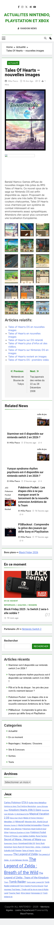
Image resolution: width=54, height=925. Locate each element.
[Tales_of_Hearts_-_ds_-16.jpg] (11, 276)
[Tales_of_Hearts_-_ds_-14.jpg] (27, 261)
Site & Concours (16, 749)
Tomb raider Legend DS (35, 882)
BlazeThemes (26, 913)
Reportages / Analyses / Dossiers (20, 605)
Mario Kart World (16, 818)
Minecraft (19, 821)
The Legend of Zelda (25, 854)
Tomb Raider (17, 882)
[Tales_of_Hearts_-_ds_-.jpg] (11, 229)
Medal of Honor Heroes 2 (33, 818)
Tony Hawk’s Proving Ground (31, 886)
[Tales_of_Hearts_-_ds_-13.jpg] (11, 261)
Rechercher (11, 640)
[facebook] (18, 7)
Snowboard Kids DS (26, 843)
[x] (26, 7)
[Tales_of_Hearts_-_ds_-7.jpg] (11, 307)
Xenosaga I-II (36, 893)
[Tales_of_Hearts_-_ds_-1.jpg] (42, 229)
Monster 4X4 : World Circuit (36, 821)
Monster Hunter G (11, 825)
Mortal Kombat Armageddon (30, 825)
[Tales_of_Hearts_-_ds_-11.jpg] (27, 245)
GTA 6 (24, 802)
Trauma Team (14, 893)
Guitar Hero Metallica (37, 802)
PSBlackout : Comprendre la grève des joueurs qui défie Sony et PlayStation (33, 528)
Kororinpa (45, 810)
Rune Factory (41, 836)
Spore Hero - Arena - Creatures (37, 847)
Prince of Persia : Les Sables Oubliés (19, 836)
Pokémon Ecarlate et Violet (19, 833)
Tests (11, 762)
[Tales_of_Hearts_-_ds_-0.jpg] (27, 229)
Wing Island (25, 893)
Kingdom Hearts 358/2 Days (25, 809)
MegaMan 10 (9, 822)
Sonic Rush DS (19, 847)
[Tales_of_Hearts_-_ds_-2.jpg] (27, 276)
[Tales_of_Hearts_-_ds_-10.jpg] (11, 245)
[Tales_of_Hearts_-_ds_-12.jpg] (42, 245)
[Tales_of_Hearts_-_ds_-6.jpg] (42, 292)
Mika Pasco (13, 81)
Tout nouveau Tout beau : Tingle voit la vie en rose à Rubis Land (26, 889)
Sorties (12, 756)
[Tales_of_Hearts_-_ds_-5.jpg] (27, 292)
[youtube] (34, 7)
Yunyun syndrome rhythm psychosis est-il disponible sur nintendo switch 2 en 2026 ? (25, 472)
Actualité (13, 63)
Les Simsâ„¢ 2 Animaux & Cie (16, 814)
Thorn (6, 882)
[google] (30, 7)
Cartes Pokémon (12, 802)
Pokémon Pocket (38, 832)
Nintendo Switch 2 (31, 629)
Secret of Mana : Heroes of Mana (22, 839)
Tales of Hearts (28, 851)
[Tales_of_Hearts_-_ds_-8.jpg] (27, 307)
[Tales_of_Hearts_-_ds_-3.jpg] (42, 276)
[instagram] (22, 7)
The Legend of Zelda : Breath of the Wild (21, 866)
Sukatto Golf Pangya (12, 850)
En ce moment (11, 600)
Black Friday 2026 (28, 552)
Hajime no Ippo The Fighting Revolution (20, 806)
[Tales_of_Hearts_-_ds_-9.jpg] (42, 307)
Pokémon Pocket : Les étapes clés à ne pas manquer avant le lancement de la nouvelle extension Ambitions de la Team (29, 700)
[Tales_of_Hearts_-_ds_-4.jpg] (11, 292)
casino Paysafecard (24, 910)
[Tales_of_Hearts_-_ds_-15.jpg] (42, 261)
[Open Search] (45, 38)
